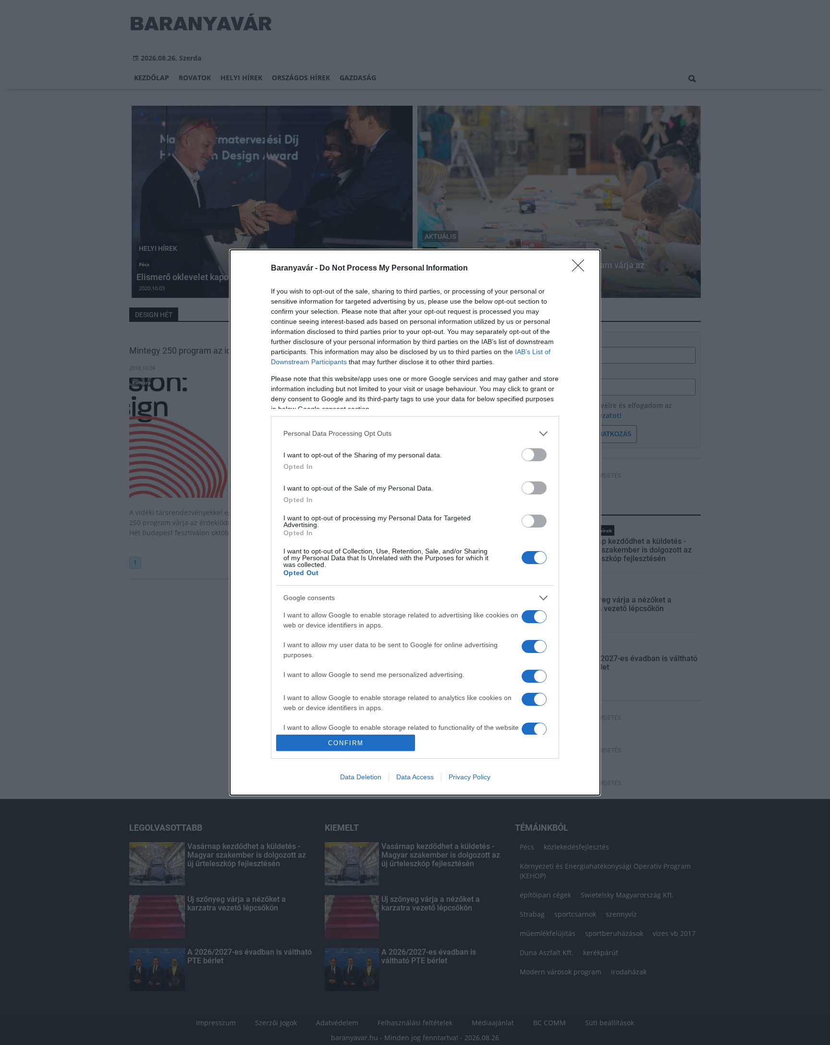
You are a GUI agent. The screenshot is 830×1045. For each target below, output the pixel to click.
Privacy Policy (469, 777)
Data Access (415, 777)
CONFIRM (346, 743)
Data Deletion (360, 777)
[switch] (534, 454)
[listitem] (415, 434)
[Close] (581, 268)
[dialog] (415, 523)
